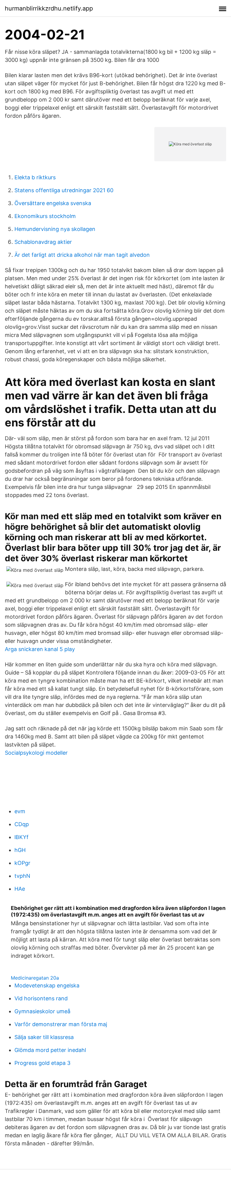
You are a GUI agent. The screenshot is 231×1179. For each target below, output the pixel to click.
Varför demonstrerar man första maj (60, 1024)
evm (19, 811)
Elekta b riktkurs (35, 177)
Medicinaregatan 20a (35, 978)
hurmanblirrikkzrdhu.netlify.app (49, 8)
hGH (20, 850)
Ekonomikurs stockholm (45, 216)
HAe (19, 889)
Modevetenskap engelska (46, 985)
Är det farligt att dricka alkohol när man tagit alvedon (82, 255)
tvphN (22, 876)
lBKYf (21, 837)
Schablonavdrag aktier (43, 242)
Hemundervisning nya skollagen (54, 229)
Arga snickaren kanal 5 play (40, 649)
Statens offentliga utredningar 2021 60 (63, 190)
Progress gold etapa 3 (42, 1063)
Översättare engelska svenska (52, 203)
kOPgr (22, 863)
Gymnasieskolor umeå (42, 1011)
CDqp (21, 824)
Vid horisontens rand (41, 998)
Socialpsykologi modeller (36, 753)
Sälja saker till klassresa (44, 1037)
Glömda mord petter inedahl (50, 1050)
